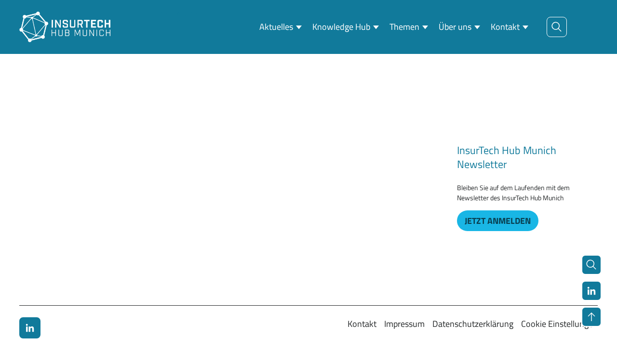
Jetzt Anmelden (498, 220)
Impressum (404, 323)
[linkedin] (29, 327)
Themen (404, 26)
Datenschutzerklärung (472, 323)
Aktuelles (276, 26)
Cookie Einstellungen (559, 323)
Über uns (455, 26)
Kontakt (505, 26)
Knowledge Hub (341, 26)
